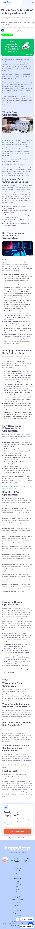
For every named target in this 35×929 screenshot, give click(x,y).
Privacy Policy (17, 902)
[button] (32, 2)
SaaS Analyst (17, 915)
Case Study (17, 884)
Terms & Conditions (17, 900)
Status (17, 892)
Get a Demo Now (17, 831)
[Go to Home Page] (6, 2)
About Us (17, 870)
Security (17, 905)
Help (17, 886)
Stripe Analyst (17, 913)
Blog (17, 881)
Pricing (17, 873)
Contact (17, 889)
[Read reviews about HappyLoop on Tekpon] (5, 859)
